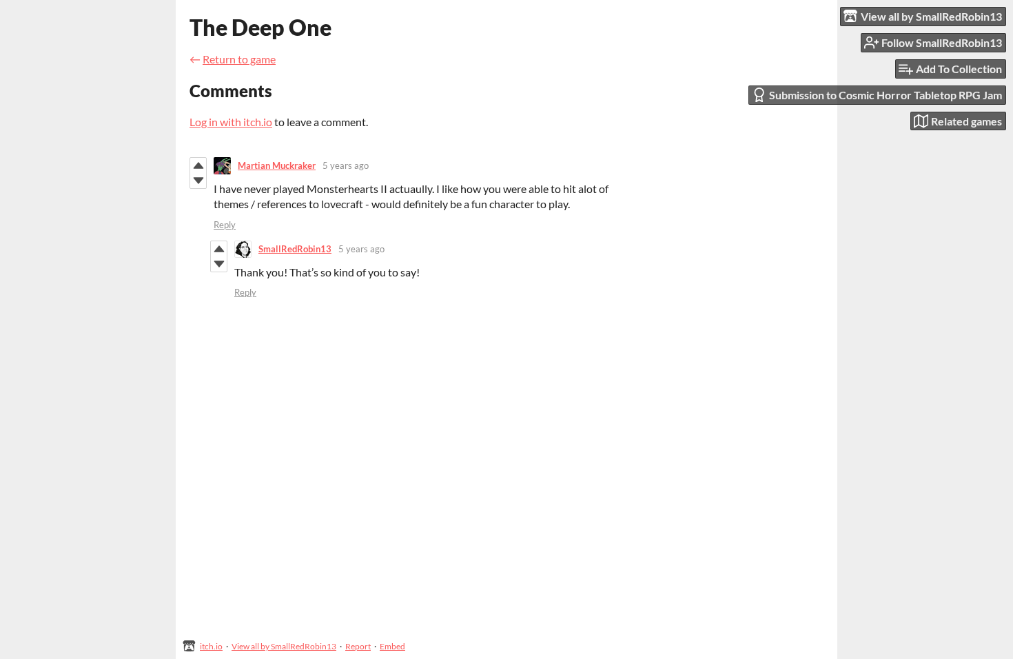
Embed (392, 646)
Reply (225, 224)
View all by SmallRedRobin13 (284, 646)
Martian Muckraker (277, 165)
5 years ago (346, 165)
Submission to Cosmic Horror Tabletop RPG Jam (885, 94)
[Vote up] (198, 165)
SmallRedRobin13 (294, 248)
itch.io (211, 646)
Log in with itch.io (231, 121)
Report (358, 646)
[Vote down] (198, 180)
